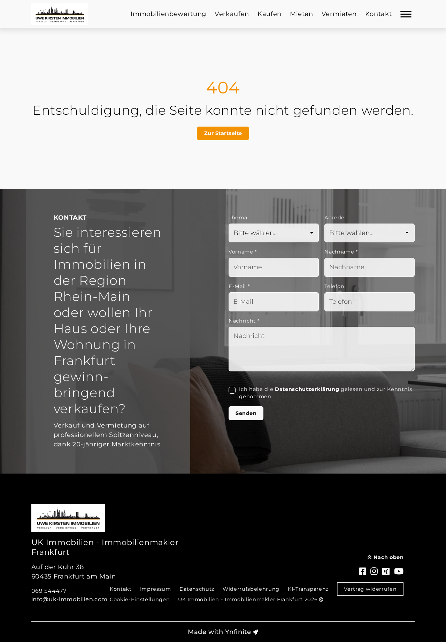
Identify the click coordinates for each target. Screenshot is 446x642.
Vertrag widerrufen (370, 589)
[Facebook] (363, 572)
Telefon (334, 286)
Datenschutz (196, 589)
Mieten (301, 14)
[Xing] (386, 572)
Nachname (341, 252)
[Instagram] (374, 572)
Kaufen (269, 14)
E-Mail (239, 286)
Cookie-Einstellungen (140, 599)
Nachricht (244, 321)
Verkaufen (232, 14)
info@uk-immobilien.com (69, 599)
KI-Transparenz (308, 589)
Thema (238, 217)
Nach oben (387, 557)
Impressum (155, 589)
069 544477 (49, 591)
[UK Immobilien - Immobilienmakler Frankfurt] (60, 14)
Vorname (243, 252)
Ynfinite (238, 632)
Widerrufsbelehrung (251, 589)
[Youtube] (399, 572)
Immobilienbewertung (168, 14)
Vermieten (339, 14)
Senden (246, 413)
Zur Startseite (223, 133)
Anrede (334, 217)
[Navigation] (406, 14)
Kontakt (378, 14)
